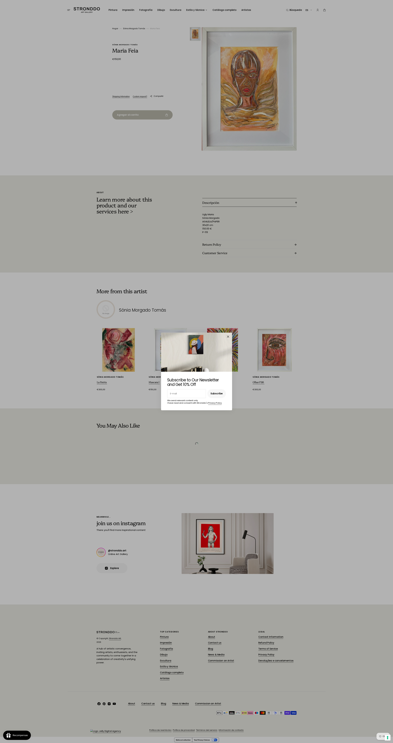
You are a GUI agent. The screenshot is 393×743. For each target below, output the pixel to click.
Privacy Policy (215, 402)
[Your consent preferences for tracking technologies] (388, 738)
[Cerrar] (228, 336)
